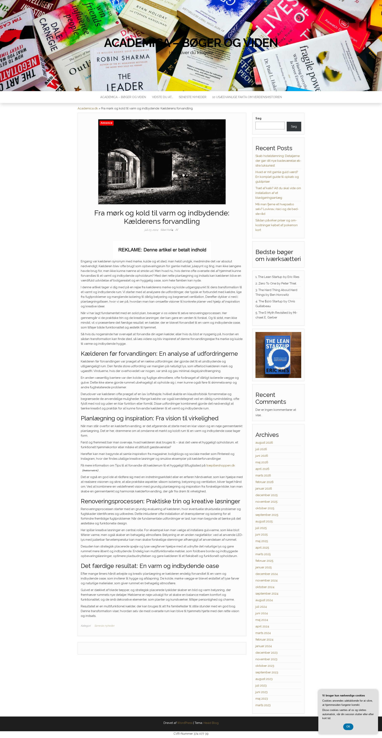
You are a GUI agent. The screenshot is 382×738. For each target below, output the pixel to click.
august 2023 (264, 679)
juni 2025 (261, 534)
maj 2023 (261, 698)
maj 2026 (261, 462)
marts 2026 (263, 475)
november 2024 (266, 580)
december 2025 (266, 495)
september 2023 (266, 672)
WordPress (184, 723)
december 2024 (266, 574)
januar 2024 (263, 646)
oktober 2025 (264, 508)
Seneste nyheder (192, 97)
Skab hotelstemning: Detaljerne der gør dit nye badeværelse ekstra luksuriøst (278, 160)
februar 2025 (264, 561)
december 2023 (266, 652)
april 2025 (262, 547)
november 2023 (266, 659)
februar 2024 (264, 639)
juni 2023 (261, 692)
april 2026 (262, 469)
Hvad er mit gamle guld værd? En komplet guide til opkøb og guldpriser (277, 176)
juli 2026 (261, 449)
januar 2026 (263, 488)
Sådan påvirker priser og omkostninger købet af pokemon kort (276, 225)
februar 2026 (264, 482)
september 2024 (266, 593)
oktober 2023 (264, 666)
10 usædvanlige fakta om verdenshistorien (247, 97)
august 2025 (264, 521)
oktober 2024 (264, 587)
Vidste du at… (162, 97)
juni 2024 (261, 613)
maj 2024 (261, 620)
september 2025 (266, 515)
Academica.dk (88, 108)
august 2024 (264, 600)
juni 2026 (261, 456)
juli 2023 (261, 685)
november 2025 (266, 501)
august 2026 (264, 442)
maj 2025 (261, 541)
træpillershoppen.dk (220, 465)
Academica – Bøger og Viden (191, 43)
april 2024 (262, 626)
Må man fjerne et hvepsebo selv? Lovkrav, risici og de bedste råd (277, 209)
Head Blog (211, 723)
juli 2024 (261, 607)
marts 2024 (263, 633)
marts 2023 (263, 705)
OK (348, 726)
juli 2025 (261, 528)
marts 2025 (263, 554)
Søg (258, 118)
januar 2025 (263, 567)
